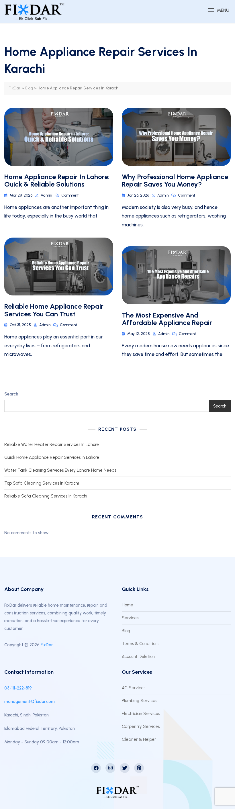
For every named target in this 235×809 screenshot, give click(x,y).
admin (46, 195)
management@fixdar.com (29, 701)
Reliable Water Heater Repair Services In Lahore (51, 444)
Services (130, 617)
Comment (70, 195)
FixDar (46, 644)
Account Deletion (138, 656)
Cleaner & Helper (139, 739)
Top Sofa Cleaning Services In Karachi (41, 483)
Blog (126, 630)
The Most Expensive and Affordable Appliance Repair (167, 319)
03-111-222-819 (18, 688)
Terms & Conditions (140, 643)
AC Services (133, 687)
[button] (218, 10)
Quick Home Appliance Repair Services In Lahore (51, 457)
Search (11, 394)
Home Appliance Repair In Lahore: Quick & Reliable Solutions (56, 180)
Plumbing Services (139, 700)
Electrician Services (141, 713)
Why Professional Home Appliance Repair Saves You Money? (175, 180)
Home (127, 605)
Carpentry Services (141, 726)
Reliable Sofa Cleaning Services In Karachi (45, 496)
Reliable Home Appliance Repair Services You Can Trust (53, 310)
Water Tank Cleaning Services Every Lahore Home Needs (60, 470)
